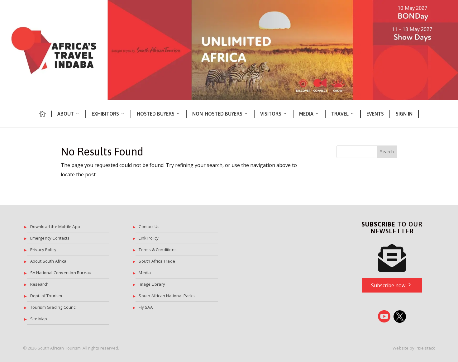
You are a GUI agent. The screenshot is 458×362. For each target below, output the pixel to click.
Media (306, 114)
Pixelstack (425, 348)
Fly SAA (145, 307)
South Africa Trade (157, 261)
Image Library (152, 284)
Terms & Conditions (158, 249)
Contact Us (149, 226)
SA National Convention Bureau (61, 272)
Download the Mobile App (55, 226)
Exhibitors (105, 114)
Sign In (404, 114)
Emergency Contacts (50, 238)
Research (39, 284)
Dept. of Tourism (46, 295)
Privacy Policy (43, 249)
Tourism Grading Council (54, 307)
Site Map (38, 319)
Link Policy (149, 238)
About (65, 114)
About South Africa (48, 261)
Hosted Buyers (155, 114)
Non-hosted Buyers (217, 114)
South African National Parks (167, 295)
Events (375, 114)
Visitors (270, 114)
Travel (340, 114)
